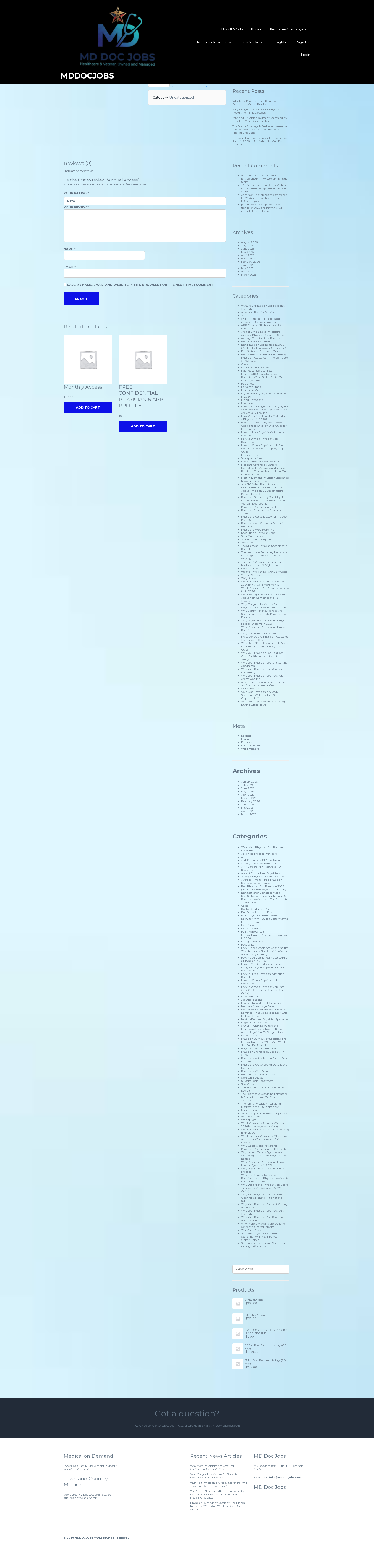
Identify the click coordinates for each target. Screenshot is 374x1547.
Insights (279, 42)
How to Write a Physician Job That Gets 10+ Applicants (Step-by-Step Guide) (262, 448)
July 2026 (247, 245)
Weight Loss (248, 578)
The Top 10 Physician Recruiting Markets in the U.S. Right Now (261, 563)
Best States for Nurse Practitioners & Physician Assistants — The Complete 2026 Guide (264, 357)
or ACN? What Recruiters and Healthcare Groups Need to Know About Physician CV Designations (262, 487)
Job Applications (251, 458)
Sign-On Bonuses (252, 536)
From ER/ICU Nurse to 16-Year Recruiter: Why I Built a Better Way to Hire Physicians (264, 377)
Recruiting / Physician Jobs (258, 532)
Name (69, 249)
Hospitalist (247, 403)
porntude (247, 204)
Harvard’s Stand (251, 386)
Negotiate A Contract (254, 481)
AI (242, 315)
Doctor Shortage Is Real (255, 367)
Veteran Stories (250, 575)
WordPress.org (250, 748)
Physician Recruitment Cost (258, 506)
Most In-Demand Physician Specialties (265, 477)
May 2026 (247, 251)
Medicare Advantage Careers (259, 464)
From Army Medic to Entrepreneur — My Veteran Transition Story (265, 178)
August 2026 (249, 242)
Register (246, 735)
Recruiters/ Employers (288, 29)
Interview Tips (249, 455)
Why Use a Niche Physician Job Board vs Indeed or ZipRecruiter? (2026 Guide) (264, 646)
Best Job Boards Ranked (256, 341)
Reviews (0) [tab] (78, 163)
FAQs (179, 1425)
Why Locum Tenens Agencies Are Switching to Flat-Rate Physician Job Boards (264, 614)
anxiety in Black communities (259, 322)
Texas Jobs (247, 542)
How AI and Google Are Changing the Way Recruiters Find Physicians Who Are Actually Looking (264, 409)
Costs (244, 364)
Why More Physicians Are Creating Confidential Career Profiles (254, 102)
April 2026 (247, 255)
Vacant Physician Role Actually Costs (264, 571)
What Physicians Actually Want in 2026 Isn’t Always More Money (262, 583)
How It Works (232, 29)
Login (305, 55)
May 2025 (247, 268)
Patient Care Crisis (252, 493)
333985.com (248, 185)
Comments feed (251, 745)
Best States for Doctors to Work (260, 351)
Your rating (76, 193)
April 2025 (247, 271)
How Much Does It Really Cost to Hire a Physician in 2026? (264, 417)
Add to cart (143, 426)
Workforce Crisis (251, 688)
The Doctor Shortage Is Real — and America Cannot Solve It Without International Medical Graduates (259, 129)
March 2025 (248, 274)
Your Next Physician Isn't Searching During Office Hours (263, 703)
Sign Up (303, 42)
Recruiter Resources (214, 42)
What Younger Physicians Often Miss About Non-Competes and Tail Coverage (264, 598)
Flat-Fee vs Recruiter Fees (256, 370)
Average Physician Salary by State (262, 335)
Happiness (247, 383)
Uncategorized (181, 97)
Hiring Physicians (252, 399)
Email (70, 267)
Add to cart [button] (88, 407)
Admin (245, 175)
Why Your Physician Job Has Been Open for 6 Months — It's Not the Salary (262, 656)
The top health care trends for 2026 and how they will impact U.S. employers (264, 198)
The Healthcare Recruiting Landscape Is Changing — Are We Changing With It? (264, 555)
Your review (76, 207)
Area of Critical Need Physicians (260, 331)
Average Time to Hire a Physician (261, 338)
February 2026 (250, 261)
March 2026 (248, 258)
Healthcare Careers (252, 390)
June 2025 (247, 264)
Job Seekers (252, 42)
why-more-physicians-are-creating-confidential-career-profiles (263, 683)
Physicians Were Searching (257, 529)
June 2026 (247, 248)
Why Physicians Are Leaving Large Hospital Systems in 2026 (262, 622)
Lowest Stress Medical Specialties (261, 461)
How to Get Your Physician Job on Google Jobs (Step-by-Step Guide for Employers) (264, 426)
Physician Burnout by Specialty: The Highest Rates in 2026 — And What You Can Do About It (260, 141)
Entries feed (248, 742)
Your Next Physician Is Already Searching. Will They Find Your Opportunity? (260, 119)
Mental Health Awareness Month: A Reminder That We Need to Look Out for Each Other (264, 471)
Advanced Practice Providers (259, 312)
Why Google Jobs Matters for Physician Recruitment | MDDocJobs (256, 111)
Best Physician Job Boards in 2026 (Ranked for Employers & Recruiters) (263, 346)
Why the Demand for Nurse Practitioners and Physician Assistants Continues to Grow (264, 636)
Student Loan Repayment (257, 539)
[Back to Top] (308, 1537)
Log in (245, 739)
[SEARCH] (283, 1269)
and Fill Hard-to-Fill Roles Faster (260, 318)
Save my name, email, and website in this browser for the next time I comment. (140, 285)
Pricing (256, 29)
